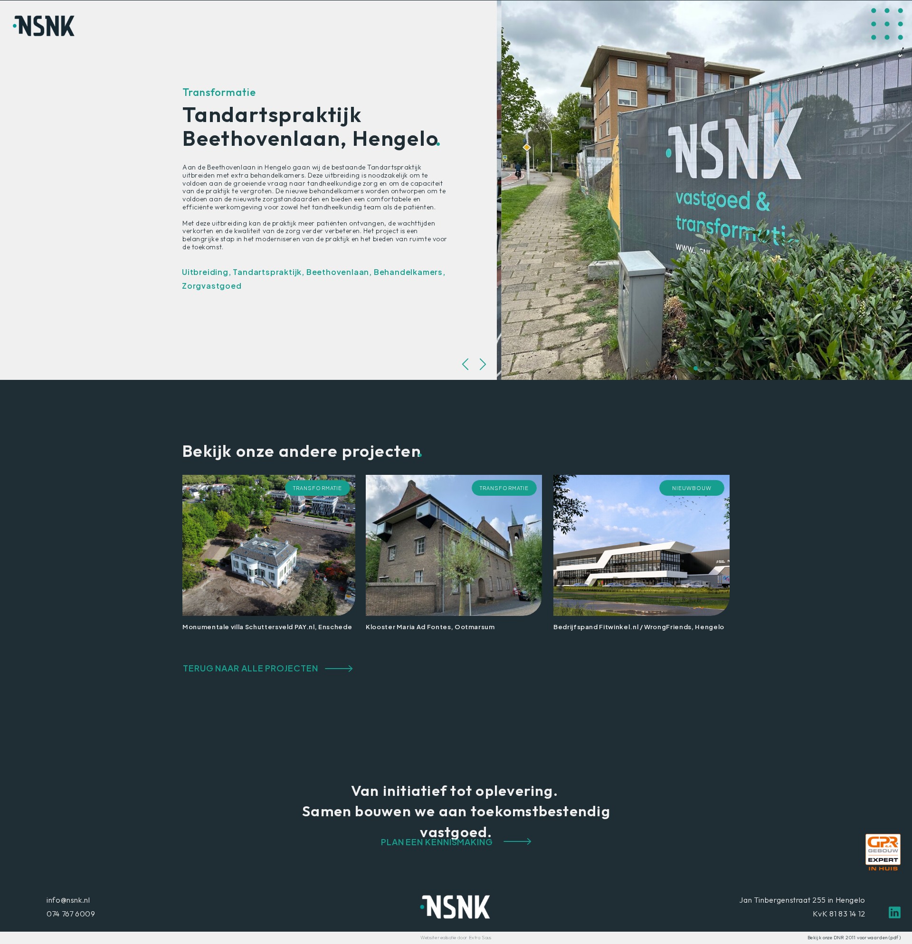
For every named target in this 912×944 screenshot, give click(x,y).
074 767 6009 (71, 913)
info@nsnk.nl (68, 900)
